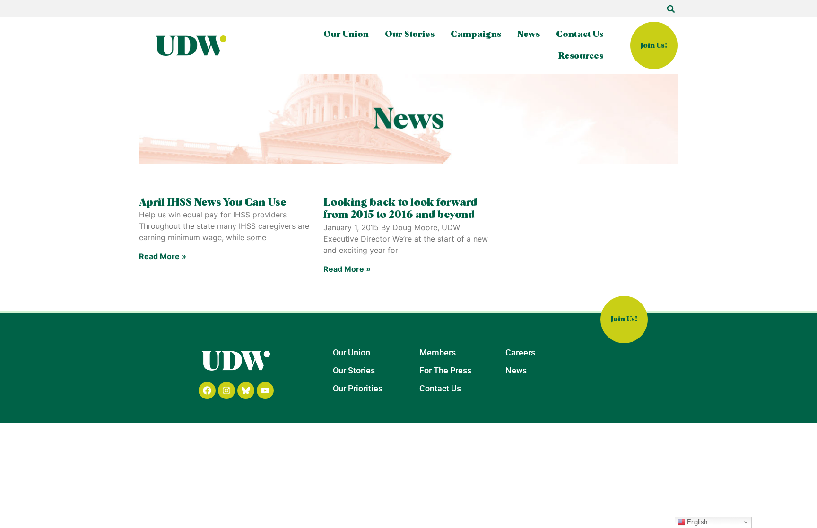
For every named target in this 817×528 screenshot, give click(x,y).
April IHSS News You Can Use (213, 203)
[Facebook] (207, 390)
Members (437, 352)
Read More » (162, 256)
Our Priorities (357, 388)
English (696, 522)
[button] (671, 9)
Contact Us (579, 34)
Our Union (346, 34)
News (528, 34)
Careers (520, 352)
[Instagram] (226, 390)
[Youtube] (265, 390)
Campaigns (476, 34)
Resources (580, 56)
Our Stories (410, 34)
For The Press (445, 370)
